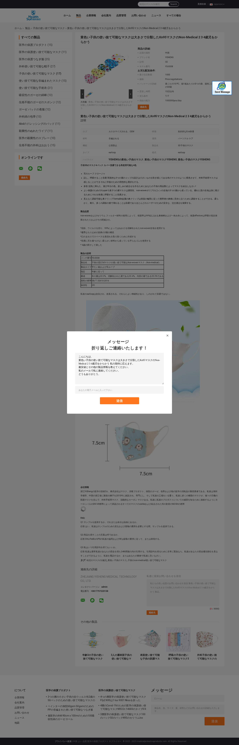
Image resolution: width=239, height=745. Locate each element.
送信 (119, 401)
